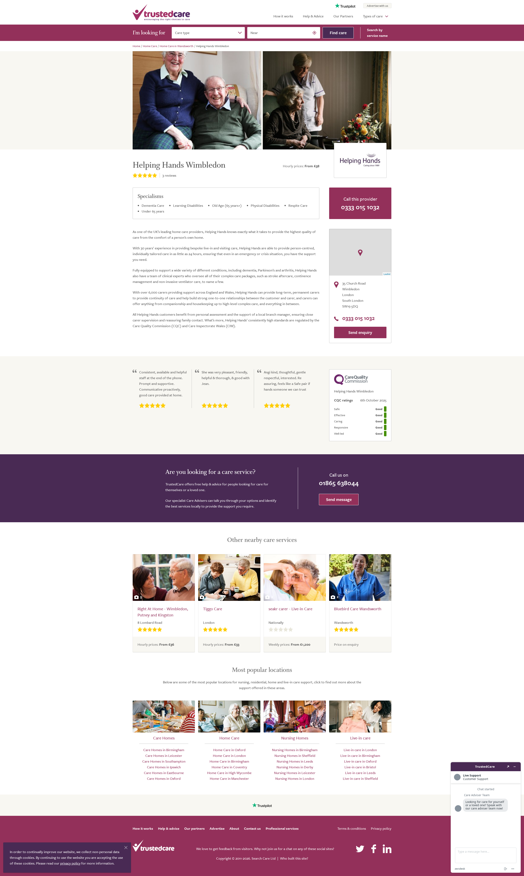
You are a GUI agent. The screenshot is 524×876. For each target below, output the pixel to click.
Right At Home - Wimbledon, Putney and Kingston (163, 612)
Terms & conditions (351, 828)
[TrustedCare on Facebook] (373, 848)
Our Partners (343, 16)
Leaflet (387, 274)
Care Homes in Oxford (164, 778)
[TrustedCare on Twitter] (360, 848)
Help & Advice (313, 16)
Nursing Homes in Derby (295, 767)
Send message (339, 499)
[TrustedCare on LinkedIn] (387, 848)
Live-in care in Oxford (360, 761)
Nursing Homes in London (294, 778)
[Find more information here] (485, 817)
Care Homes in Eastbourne (164, 772)
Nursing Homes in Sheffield (294, 755)
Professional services (282, 828)
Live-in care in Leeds (360, 772)
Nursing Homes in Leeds (295, 761)
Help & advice (168, 828)
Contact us (252, 828)
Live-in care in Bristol (360, 767)
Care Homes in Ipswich (164, 767)
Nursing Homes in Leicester (294, 772)
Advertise (217, 828)
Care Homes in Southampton (163, 761)
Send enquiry (360, 332)
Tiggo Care (212, 609)
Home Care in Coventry (229, 767)
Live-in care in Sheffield (360, 778)
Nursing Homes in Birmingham (294, 749)
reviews (169, 175)
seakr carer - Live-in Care (290, 609)
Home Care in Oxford (229, 749)
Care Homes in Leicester (163, 755)
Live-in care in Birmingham (360, 755)
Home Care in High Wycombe (229, 772)
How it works (283, 16)
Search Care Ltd (264, 858)
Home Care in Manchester (229, 778)
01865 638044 (339, 482)
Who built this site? (294, 858)
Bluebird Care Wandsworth (357, 609)
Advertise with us (377, 5)
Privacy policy (381, 828)
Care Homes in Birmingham (163, 749)
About (234, 828)
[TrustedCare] (161, 12)
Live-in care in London (360, 749)
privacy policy (70, 863)
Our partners (194, 828)
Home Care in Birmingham (229, 761)
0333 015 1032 (360, 206)
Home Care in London (229, 755)
